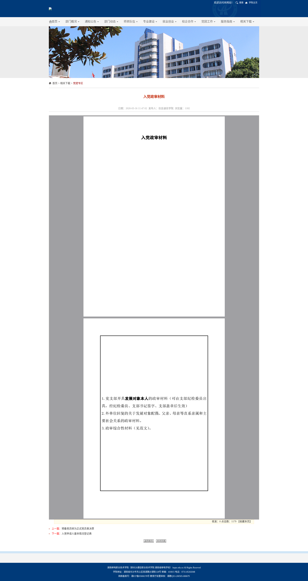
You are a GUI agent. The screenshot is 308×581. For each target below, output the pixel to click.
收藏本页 (245, 521)
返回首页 (148, 541)
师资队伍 (130, 21)
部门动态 (110, 21)
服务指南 (227, 21)
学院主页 (253, 2)
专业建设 (149, 21)
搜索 (241, 2)
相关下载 (246, 21)
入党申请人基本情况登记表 (77, 533)
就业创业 (169, 21)
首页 (55, 21)
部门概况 (71, 21)
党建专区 (78, 83)
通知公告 (91, 21)
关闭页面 (161, 541)
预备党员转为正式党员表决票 (78, 528)
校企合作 (188, 21)
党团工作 (207, 21)
